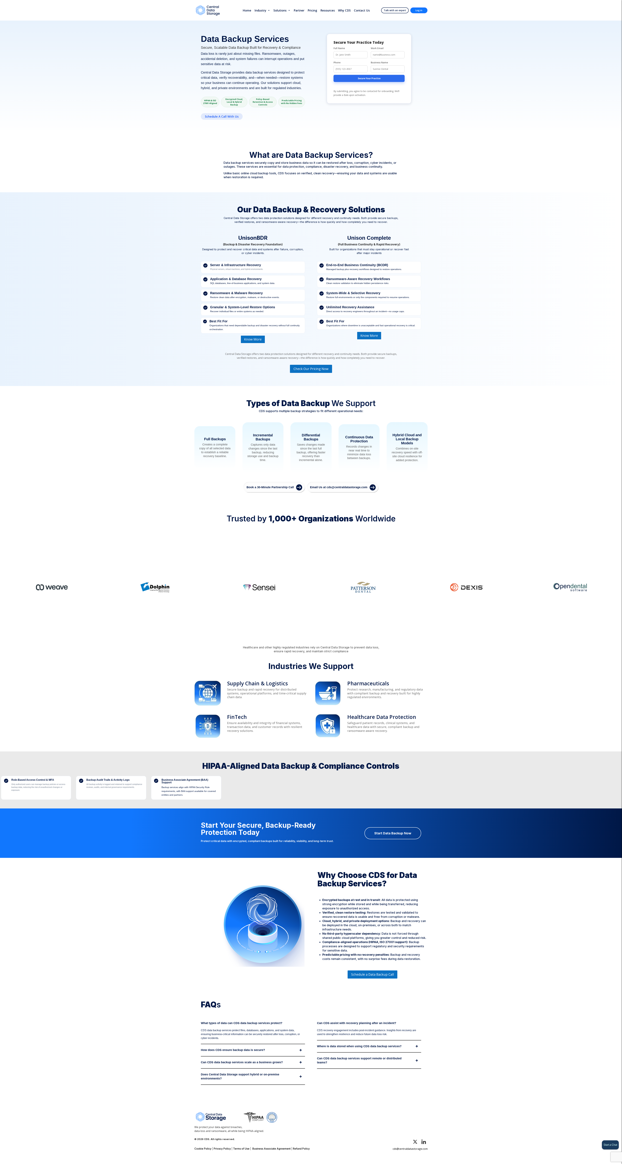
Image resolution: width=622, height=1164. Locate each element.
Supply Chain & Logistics (257, 683)
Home (247, 10)
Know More (253, 339)
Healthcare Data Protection (381, 716)
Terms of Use (241, 1148)
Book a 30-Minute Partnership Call (270, 487)
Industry (260, 10)
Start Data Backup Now (392, 833)
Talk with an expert (395, 10)
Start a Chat (610, 1144)
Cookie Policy (202, 1148)
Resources (327, 10)
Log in (418, 10)
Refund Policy (301, 1148)
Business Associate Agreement (271, 1148)
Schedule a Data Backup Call (372, 974)
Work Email (377, 48)
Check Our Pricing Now (311, 369)
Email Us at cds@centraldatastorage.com (338, 487)
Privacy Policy (222, 1148)
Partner (299, 10)
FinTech (237, 716)
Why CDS (344, 10)
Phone (337, 62)
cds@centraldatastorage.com (410, 1149)
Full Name (339, 48)
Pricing (312, 10)
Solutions (280, 10)
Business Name (379, 62)
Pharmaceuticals (368, 683)
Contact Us (362, 10)
